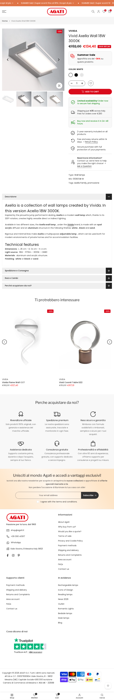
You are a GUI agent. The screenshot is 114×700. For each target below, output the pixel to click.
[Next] (58, 59)
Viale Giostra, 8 (17, 548)
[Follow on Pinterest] (18, 555)
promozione (93, 182)
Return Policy (91, 141)
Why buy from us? (67, 526)
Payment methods (67, 545)
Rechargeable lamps (68, 585)
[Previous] (8, 59)
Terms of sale (64, 536)
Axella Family (80, 182)
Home (5, 21)
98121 (40, 548)
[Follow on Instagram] (13, 555)
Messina (29, 548)
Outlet (61, 604)
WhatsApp (16, 542)
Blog (60, 622)
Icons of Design (65, 590)
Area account (64, 559)
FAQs (60, 564)
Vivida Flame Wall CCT (13, 382)
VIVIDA (73, 31)
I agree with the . (58, 501)
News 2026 (63, 599)
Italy (36, 548)
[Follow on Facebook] (7, 555)
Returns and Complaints (70, 555)
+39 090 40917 (18, 536)
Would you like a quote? (69, 531)
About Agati (64, 522)
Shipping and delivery (68, 550)
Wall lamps (79, 175)
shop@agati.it (17, 530)
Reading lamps (65, 594)
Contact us (63, 569)
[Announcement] (41, 3)
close (112, 3)
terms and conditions (66, 501)
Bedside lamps (65, 613)
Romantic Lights (66, 608)
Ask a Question (84, 166)
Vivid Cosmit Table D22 (70, 382)
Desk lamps (63, 618)
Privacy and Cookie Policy (70, 541)
